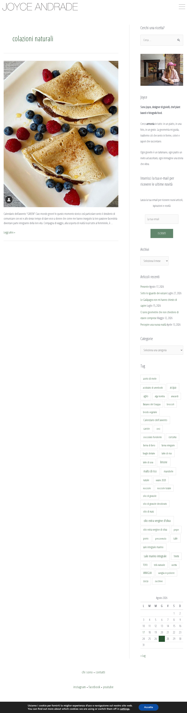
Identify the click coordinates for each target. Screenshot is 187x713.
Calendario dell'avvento (155, 420)
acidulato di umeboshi (153, 387)
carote (146, 429)
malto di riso (150, 471)
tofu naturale (159, 565)
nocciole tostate (164, 488)
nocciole (147, 488)
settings (124, 709)
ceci (158, 428)
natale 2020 (161, 480)
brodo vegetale (150, 412)
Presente (144, 287)
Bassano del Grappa (152, 404)
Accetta (148, 707)
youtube (108, 686)
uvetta (174, 565)
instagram (79, 686)
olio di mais (148, 511)
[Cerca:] (161, 40)
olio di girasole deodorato (155, 503)
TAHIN (176, 556)
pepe (176, 529)
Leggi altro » (9, 232)
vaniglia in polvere (166, 573)
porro (145, 538)
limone (163, 462)
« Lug (143, 656)
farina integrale (168, 445)
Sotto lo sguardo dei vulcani (153, 293)
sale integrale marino (153, 547)
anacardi (174, 396)
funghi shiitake (149, 453)
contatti (100, 672)
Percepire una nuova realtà (153, 325)
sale (175, 538)
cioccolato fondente (152, 437)
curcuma (172, 437)
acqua (173, 387)
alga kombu (160, 396)
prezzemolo (160, 538)
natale (146, 480)
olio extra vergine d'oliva (157, 520)
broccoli (170, 404)
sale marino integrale (155, 556)
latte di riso (167, 453)
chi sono (87, 672)
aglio (145, 396)
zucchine (159, 581)
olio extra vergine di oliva (155, 530)
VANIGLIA (147, 573)
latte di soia (148, 462)
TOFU (145, 565)
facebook (94, 686)
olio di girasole (150, 496)
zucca (145, 581)
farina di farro (149, 445)
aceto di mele (150, 379)
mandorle (168, 471)
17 (143, 632)
